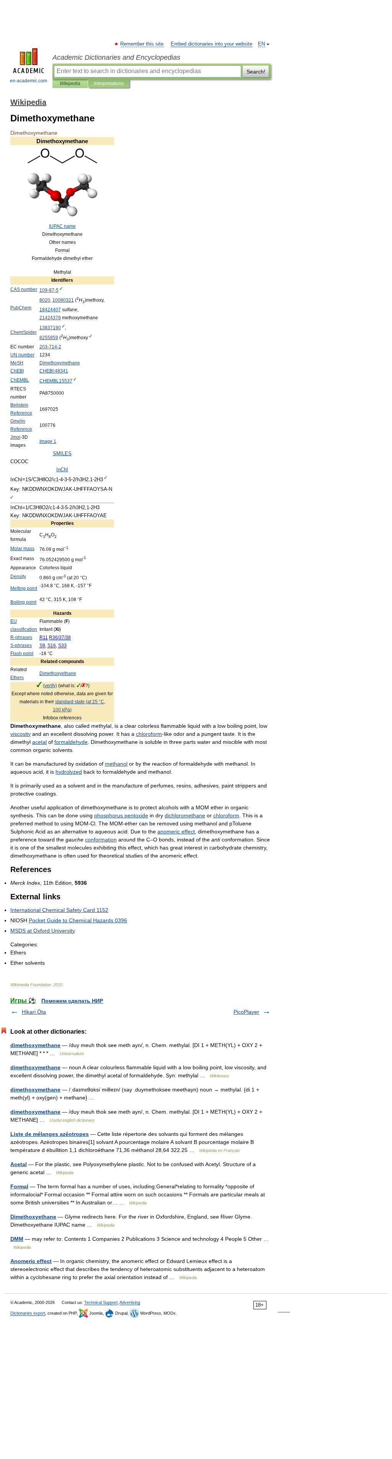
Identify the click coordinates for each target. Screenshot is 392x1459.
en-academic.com (28, 80)
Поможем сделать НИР (72, 1001)
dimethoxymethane (35, 1045)
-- (49, 290)
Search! (256, 72)
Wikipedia (70, 83)
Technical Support (101, 1302)
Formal (19, 1186)
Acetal (18, 1164)
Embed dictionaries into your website (211, 44)
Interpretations (109, 83)
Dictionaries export (27, 1313)
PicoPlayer (246, 1012)
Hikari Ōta (34, 1012)
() (50, 685)
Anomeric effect (31, 1261)
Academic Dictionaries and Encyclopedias (116, 57)
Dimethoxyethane (33, 1217)
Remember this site (142, 44)
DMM (16, 1239)
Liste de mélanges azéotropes (49, 1134)
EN (261, 44)
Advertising (129, 1302)
